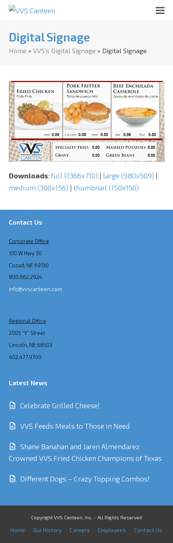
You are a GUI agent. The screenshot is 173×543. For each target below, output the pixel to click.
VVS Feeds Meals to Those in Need (75, 425)
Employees (112, 529)
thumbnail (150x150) (106, 187)
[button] (160, 10)
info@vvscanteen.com (35, 289)
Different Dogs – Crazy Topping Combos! (85, 478)
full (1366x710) (74, 175)
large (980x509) (128, 175)
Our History (47, 529)
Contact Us (148, 529)
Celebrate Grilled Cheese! (60, 405)
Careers (80, 529)
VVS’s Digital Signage (64, 50)
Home (18, 50)
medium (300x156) (38, 187)
